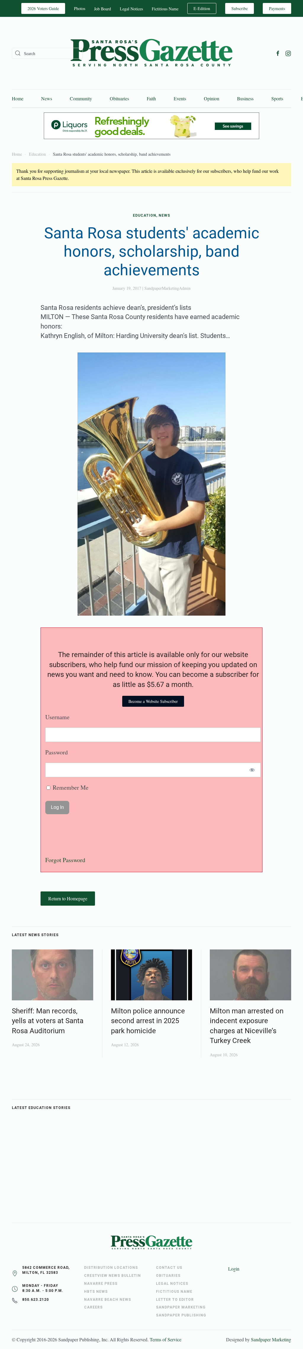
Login (233, 1269)
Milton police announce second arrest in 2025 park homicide (148, 1021)
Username (57, 717)
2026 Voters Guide (43, 8)
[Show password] (252, 770)
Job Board (102, 9)
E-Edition (202, 8)
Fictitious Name (165, 9)
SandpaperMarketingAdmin (167, 288)
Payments (277, 8)
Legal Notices (131, 9)
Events (180, 98)
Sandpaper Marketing (271, 1339)
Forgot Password (65, 860)
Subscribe (239, 8)
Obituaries (119, 98)
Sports (277, 98)
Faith (151, 98)
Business (245, 98)
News (46, 98)
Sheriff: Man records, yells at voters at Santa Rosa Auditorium (47, 1021)
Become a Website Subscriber (153, 701)
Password (56, 752)
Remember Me (69, 787)
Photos (79, 8)
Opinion (211, 98)
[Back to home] (151, 53)
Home (17, 98)
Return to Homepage (67, 898)
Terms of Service (165, 1339)
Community (81, 98)
